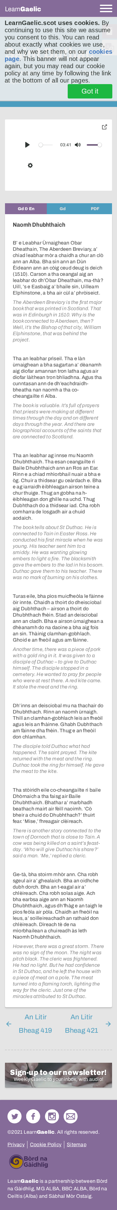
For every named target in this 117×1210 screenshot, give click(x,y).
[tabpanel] (58, 610)
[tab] (26, 208)
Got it (90, 91)
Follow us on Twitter (14, 1116)
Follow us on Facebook (33, 1116)
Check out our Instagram (52, 1116)
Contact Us (71, 1116)
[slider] (46, 145)
